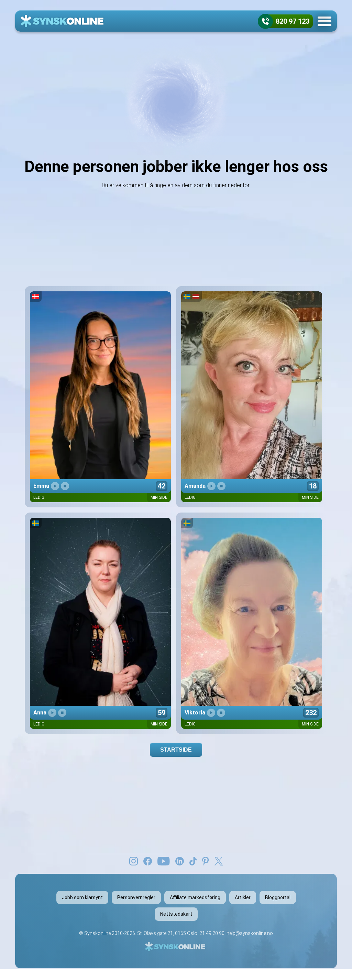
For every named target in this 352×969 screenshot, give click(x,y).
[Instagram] (133, 860)
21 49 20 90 (211, 933)
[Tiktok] (193, 860)
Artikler (243, 897)
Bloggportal (277, 897)
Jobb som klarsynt (82, 897)
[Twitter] (218, 860)
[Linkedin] (179, 860)
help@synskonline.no (250, 933)
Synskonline (97, 933)
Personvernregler (136, 897)
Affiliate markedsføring (195, 897)
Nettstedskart (176, 914)
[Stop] (65, 486)
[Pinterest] (205, 860)
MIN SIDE (159, 497)
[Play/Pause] (55, 486)
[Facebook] (147, 860)
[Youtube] (163, 860)
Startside (176, 750)
